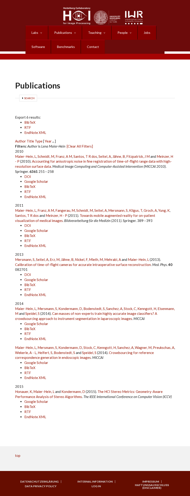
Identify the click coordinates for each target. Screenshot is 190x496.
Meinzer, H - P (56, 215)
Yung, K (164, 210)
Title (30, 141)
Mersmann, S (118, 210)
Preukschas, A (163, 347)
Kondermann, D (70, 308)
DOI (27, 176)
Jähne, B (118, 156)
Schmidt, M (46, 156)
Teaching (94, 33)
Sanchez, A (114, 308)
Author (20, 141)
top (17, 455)
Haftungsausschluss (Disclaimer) (152, 486)
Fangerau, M (65, 210)
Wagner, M (143, 347)
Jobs (147, 33)
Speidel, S (32, 313)
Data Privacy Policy (41, 486)
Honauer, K (23, 391)
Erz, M (55, 259)
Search (29, 98)
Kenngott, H (146, 308)
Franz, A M (64, 156)
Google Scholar (36, 181)
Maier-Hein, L (25, 156)
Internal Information (95, 481)
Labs (35, 33)
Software (38, 47)
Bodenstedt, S (94, 308)
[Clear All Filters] (80, 146)
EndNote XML (35, 132)
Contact (93, 47)
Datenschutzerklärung (39, 481)
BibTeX (29, 122)
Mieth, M (96, 259)
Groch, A (150, 210)
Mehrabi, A (112, 259)
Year (48, 141)
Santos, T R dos (85, 156)
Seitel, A (104, 156)
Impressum (150, 481)
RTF (27, 127)
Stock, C (130, 308)
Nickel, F (81, 259)
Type (38, 141)
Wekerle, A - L (25, 353)
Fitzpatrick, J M (138, 156)
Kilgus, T (135, 210)
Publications (63, 33)
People (122, 33)
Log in (96, 486)
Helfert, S (45, 353)
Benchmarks (66, 47)
